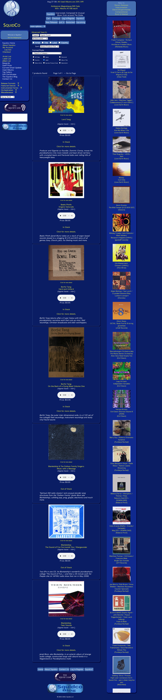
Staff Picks (7, 65)
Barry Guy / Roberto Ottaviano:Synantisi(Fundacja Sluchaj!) (122, 439)
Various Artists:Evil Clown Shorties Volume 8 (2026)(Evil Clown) (122, 412)
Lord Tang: (66, 119)
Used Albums (8, 70)
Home (40, 669)
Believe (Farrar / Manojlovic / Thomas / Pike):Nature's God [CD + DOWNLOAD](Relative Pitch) (121, 498)
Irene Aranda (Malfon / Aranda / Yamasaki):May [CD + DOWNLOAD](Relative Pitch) (122, 529)
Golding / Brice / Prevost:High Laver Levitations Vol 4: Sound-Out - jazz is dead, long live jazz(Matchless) (121, 680)
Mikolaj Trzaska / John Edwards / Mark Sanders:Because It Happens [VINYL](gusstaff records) (121, 236)
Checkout (7, 52)
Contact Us (7, 79)
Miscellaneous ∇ (9, 92)
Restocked (70, 22)
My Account (8, 47)
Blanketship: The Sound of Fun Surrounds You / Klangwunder (66, 546)
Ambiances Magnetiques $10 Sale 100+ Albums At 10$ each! (65, 7)
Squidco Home (8, 43)
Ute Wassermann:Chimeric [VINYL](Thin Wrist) (121, 265)
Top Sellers (7, 72)
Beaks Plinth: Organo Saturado (66, 205)
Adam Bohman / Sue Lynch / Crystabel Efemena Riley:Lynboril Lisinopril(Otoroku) (121, 294)
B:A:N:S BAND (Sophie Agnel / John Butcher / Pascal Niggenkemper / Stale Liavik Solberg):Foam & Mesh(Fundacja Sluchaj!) (121, 618)
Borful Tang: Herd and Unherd (66, 288)
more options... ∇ (37, 26)
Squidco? (80, 18)
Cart (48, 18)
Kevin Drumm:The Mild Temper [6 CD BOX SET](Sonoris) (121, 207)
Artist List (7, 56)
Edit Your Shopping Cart (14, 37)
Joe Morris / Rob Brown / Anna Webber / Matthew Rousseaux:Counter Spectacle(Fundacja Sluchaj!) (121, 587)
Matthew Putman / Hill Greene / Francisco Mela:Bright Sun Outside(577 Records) (121, 559)
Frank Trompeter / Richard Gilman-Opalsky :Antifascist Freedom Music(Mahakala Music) (121, 43)
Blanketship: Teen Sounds (66, 624)
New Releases (51, 22)
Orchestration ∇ (9, 90)
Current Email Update (11, 68)
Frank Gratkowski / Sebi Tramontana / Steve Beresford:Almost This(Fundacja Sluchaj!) (121, 648)
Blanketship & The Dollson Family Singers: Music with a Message (66, 467)
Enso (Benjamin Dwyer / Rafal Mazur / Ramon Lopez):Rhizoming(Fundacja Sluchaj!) (122, 466)
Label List (7, 59)
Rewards (6, 63)
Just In (61, 22)
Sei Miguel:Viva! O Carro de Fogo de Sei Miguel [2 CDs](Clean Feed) (121, 73)
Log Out (7, 50)
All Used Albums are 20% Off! (70, 2)
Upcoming (80, 22)
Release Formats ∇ (10, 83)
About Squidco (9, 45)
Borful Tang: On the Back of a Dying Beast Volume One (66, 385)
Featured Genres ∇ (10, 85)
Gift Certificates (9, 74)
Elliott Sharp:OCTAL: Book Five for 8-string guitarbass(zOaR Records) (121, 324)
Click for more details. (66, 146)
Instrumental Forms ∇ (11, 88)
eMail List (6, 61)
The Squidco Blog (9, 77)
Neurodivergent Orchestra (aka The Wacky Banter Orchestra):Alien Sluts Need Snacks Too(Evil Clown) (121, 354)
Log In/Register (68, 18)
